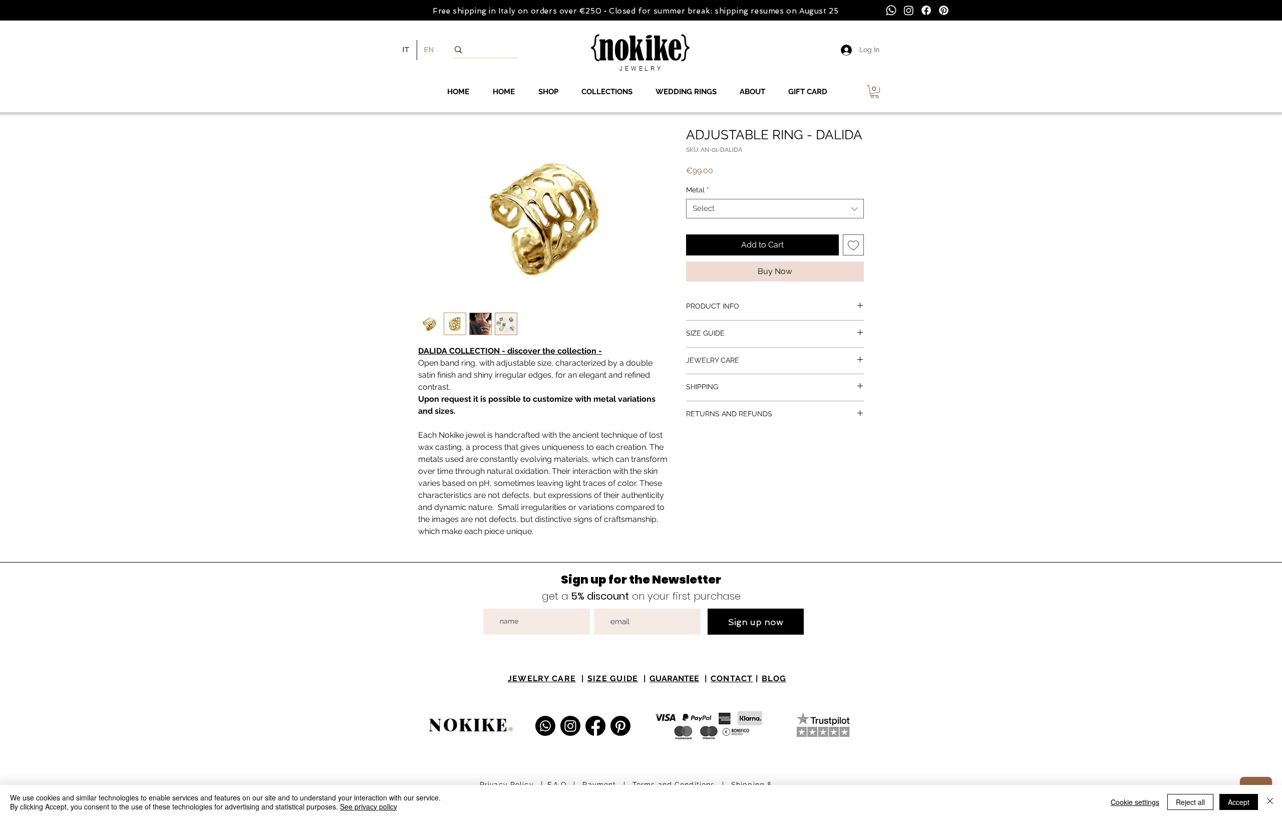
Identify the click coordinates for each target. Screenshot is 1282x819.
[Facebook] (926, 10)
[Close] (1270, 802)
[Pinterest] (943, 10)
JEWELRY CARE (542, 678)
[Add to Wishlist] (853, 244)
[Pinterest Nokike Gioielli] (620, 726)
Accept (1238, 802)
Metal (697, 190)
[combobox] (775, 208)
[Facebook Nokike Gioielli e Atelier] (595, 726)
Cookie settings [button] (1135, 802)
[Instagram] (908, 10)
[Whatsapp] (891, 10)
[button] (874, 91)
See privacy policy (368, 806)
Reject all (1190, 802)
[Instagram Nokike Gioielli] (570, 726)
